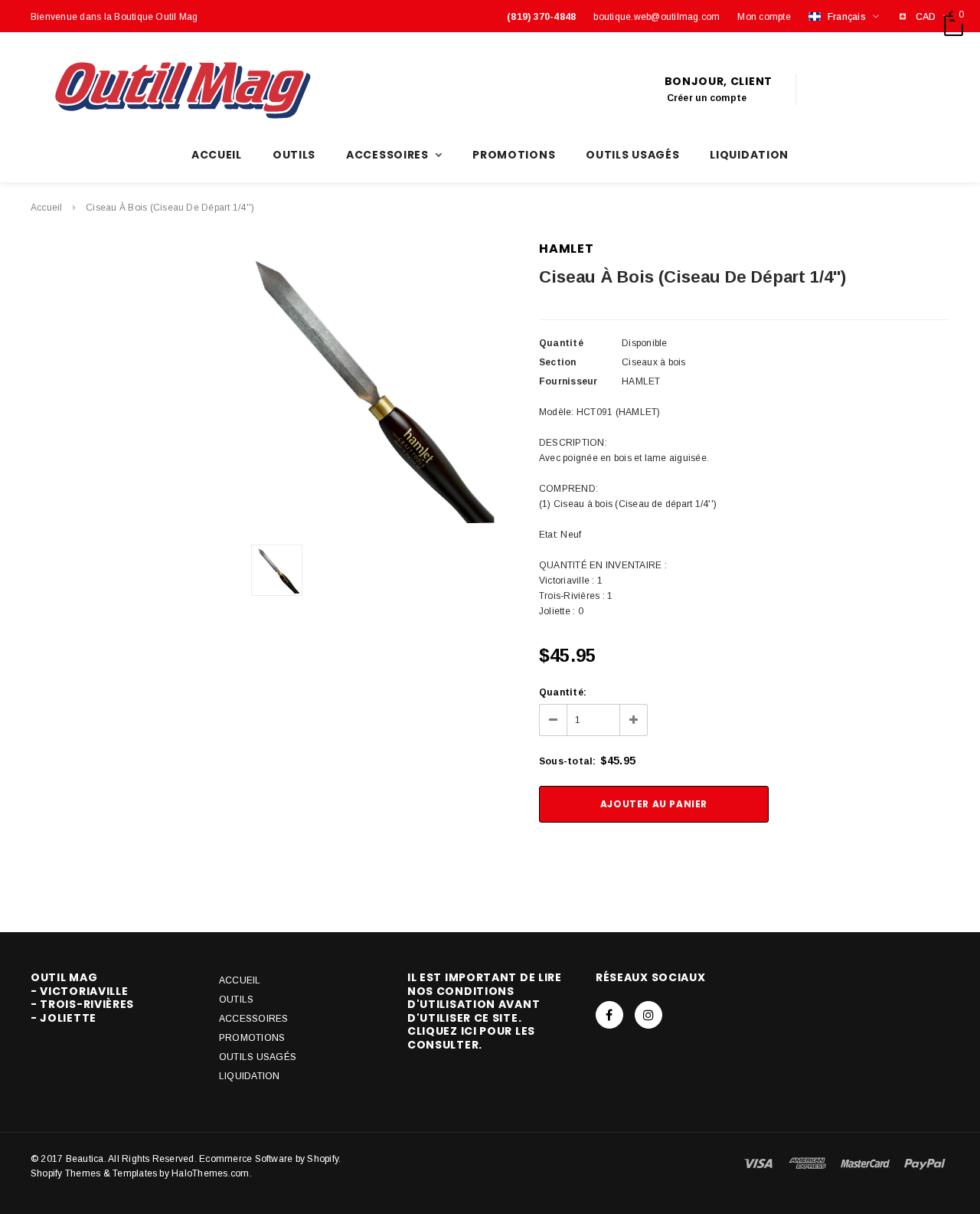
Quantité (561, 343)
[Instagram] (648, 1015)
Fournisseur (568, 381)
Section (558, 362)
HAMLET (566, 248)
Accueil (47, 207)
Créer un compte (707, 98)
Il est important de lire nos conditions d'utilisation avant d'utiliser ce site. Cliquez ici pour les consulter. (484, 1011)
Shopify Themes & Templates (94, 1173)
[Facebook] (609, 1015)
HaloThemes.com (210, 1173)
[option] (362, 386)
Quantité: (562, 692)
